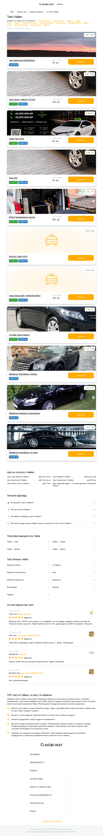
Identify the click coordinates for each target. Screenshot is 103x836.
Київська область (36, 12)
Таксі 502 (13, 178)
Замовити (81, 62)
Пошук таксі (22, 12)
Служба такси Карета (19, 335)
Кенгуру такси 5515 (18, 256)
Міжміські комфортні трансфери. (24, 413)
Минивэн (70, 21)
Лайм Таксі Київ (16, 139)
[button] (49, 212)
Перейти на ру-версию (51, 821)
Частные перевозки (47, 23)
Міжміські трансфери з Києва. (23, 374)
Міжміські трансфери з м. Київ (23, 452)
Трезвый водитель (43, 21)
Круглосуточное (58, 21)
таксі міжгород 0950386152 (22, 60)
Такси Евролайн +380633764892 (24, 295)
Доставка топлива (74, 23)
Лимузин (46, 25)
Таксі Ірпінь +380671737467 (22, 99)
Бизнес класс (61, 23)
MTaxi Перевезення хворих (22, 217)
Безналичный (36, 25)
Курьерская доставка (29, 23)
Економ (17, 23)
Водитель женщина (21, 25)
